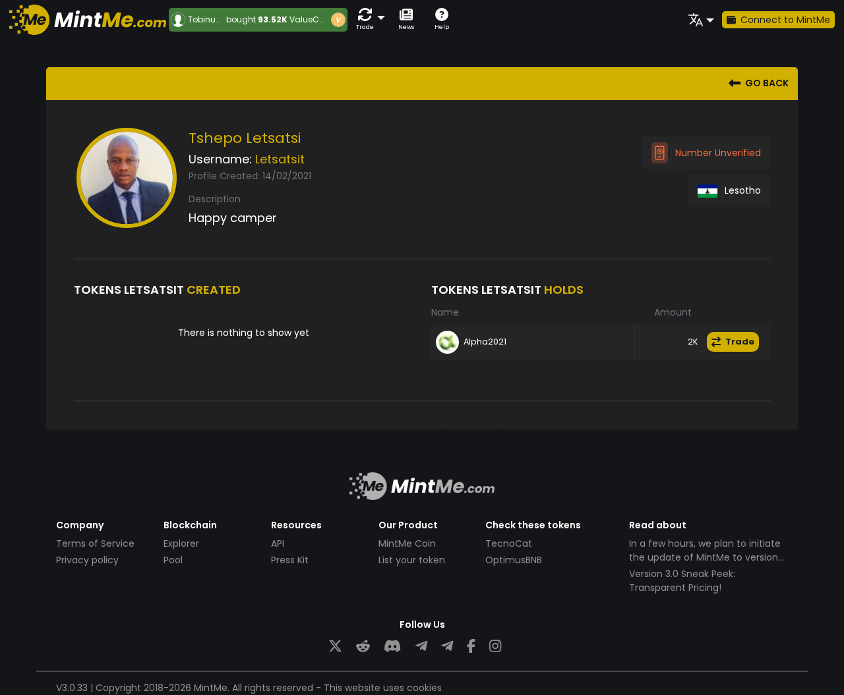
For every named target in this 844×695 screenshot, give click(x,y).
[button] (367, 19)
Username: (220, 159)
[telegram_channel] (447, 646)
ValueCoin (310, 19)
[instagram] (495, 646)
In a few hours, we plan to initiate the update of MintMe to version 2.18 (705, 557)
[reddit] (363, 646)
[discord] (392, 646)
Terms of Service (95, 543)
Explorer (181, 543)
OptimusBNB (513, 560)
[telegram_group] (421, 646)
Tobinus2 (206, 19)
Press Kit (290, 560)
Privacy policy (87, 560)
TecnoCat (508, 543)
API (277, 543)
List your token (411, 560)
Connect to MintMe (785, 19)
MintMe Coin (407, 543)
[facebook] (471, 646)
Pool (173, 560)
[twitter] (335, 646)
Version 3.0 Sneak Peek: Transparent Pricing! (682, 580)
